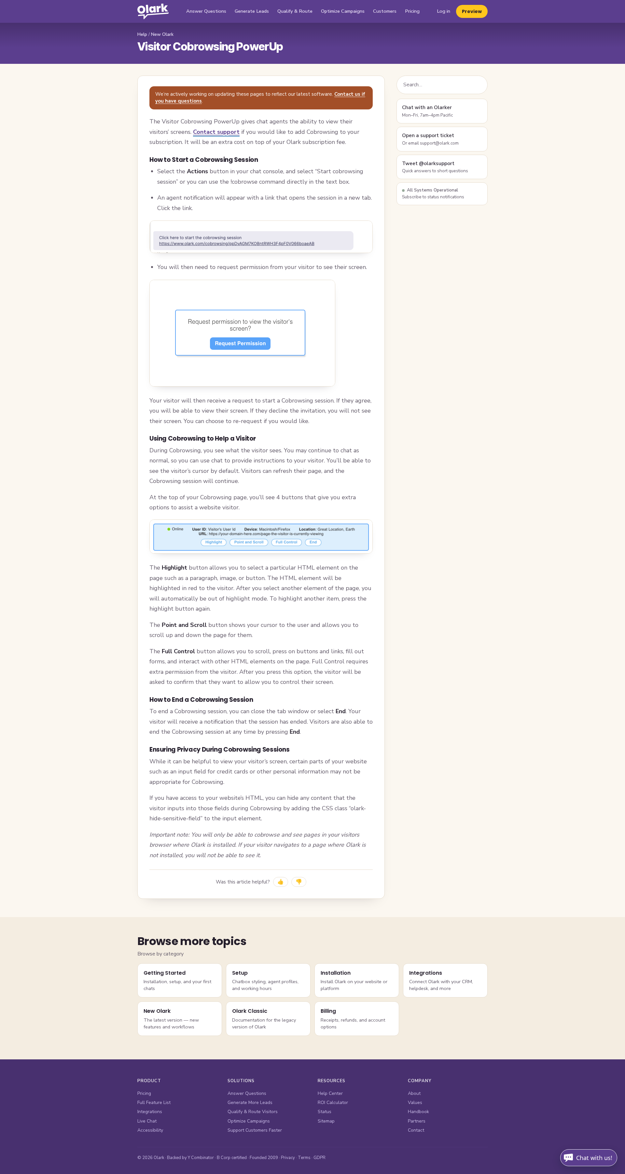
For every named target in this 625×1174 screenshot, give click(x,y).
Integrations (149, 1112)
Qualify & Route (294, 11)
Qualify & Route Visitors (253, 1112)
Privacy (288, 1158)
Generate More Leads (250, 1102)
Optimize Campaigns (343, 11)
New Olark (162, 34)
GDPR (319, 1158)
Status (324, 1112)
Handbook (418, 1112)
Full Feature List (154, 1102)
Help (142, 34)
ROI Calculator (333, 1102)
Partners (416, 1121)
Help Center (330, 1093)
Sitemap (326, 1121)
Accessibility (150, 1130)
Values (415, 1102)
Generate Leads (252, 11)
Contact (416, 1130)
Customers (384, 11)
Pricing (412, 11)
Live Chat (147, 1121)
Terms (304, 1158)
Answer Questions (206, 11)
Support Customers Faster (255, 1130)
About (414, 1093)
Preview (472, 11)
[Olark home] (153, 11)
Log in (443, 11)
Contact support (216, 132)
